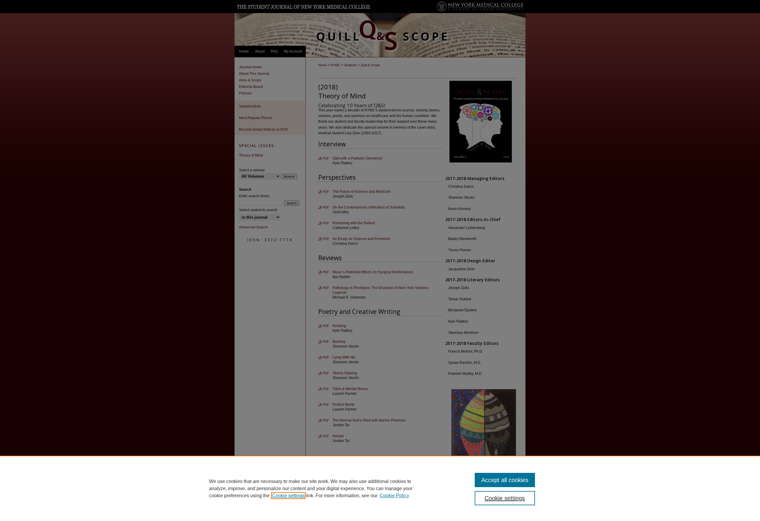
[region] (380, 488)
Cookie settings (288, 495)
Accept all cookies (504, 480)
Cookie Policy (394, 495)
